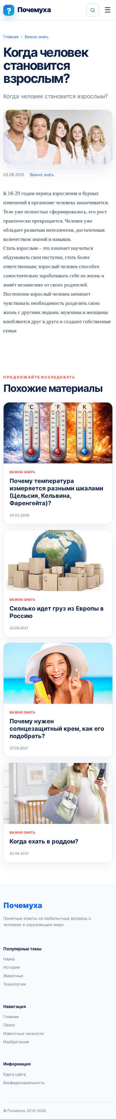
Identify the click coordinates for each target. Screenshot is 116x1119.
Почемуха (22, 905)
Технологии (14, 984)
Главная (10, 36)
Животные (13, 975)
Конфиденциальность (24, 1082)
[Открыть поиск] (92, 10)
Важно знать (36, 36)
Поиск (9, 1025)
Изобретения (16, 1041)
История (11, 967)
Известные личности (23, 1033)
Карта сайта (14, 1074)
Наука (9, 959)
